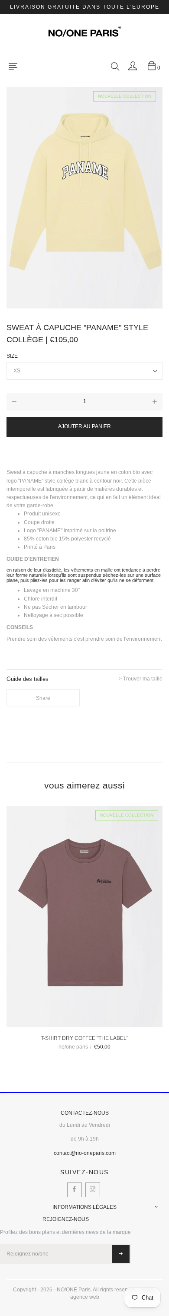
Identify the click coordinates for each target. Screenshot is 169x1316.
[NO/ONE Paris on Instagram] (92, 1189)
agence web (84, 1297)
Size (12, 356)
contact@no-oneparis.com (85, 1153)
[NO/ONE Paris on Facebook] (74, 1189)
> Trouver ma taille (140, 679)
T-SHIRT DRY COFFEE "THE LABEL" (84, 1038)
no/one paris (73, 1047)
